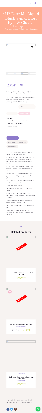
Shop (21, 26)
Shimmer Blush (21, 380)
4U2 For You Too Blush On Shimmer (21, 378)
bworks (29, 402)
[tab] (12, 138)
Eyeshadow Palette (21, 326)
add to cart (24, 113)
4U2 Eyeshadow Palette (21, 325)
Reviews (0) (12, 146)
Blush (17, 121)
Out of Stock (23, 121)
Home (15, 26)
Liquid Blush (19, 123)
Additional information (17, 142)
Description (12, 138)
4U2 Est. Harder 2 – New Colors (21, 273)
